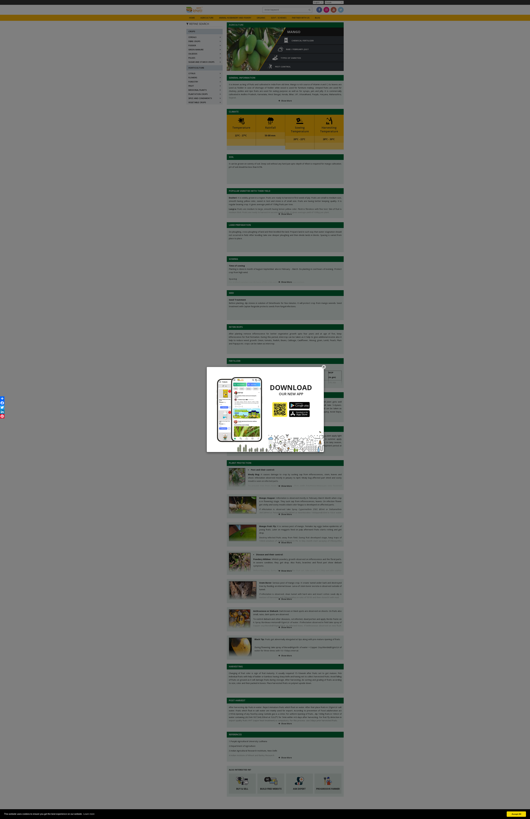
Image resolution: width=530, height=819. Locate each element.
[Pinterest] (2, 416)
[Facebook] (2, 403)
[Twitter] (2, 407)
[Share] (2, 398)
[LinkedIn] (2, 412)
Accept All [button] (516, 814)
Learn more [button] (89, 814)
